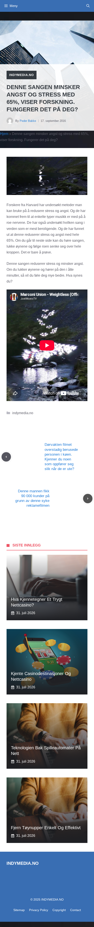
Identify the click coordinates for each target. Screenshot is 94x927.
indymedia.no (21, 75)
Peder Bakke (28, 120)
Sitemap (19, 910)
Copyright (59, 910)
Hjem (4, 134)
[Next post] (88, 498)
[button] (88, 6)
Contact (75, 910)
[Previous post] (6, 457)
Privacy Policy (38, 910)
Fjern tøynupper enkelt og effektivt (46, 827)
